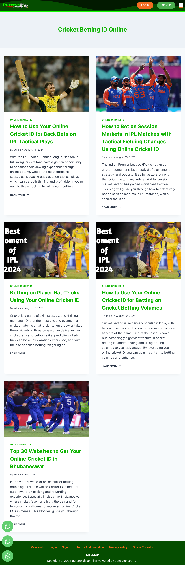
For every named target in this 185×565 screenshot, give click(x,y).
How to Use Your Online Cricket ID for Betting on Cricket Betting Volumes (132, 300)
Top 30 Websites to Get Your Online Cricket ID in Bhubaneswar (45, 458)
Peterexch (37, 547)
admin (17, 149)
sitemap (92, 555)
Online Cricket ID (21, 119)
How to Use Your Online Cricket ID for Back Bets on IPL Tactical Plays (43, 134)
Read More (19, 194)
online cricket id (143, 547)
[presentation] (46, 84)
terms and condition (90, 547)
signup (66, 547)
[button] (181, 5)
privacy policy (118, 547)
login (53, 547)
